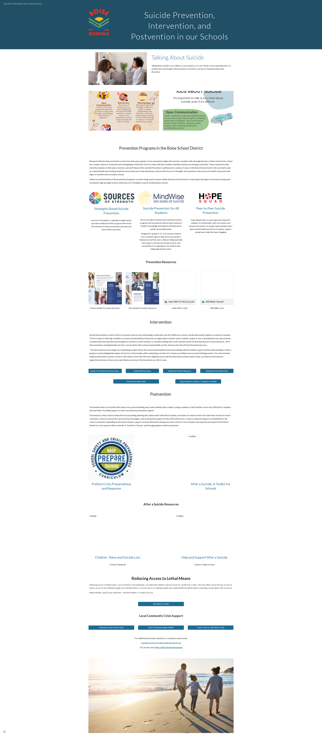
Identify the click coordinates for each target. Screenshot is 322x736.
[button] (4, 731)
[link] (179, 288)
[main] (180, 25)
